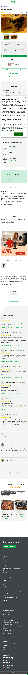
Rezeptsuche (6, 558)
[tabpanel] (14, 515)
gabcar (15, 63)
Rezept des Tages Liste (8, 565)
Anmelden (5, 570)
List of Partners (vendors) (8, 130)
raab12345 (7, 332)
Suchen (5, 600)
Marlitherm (6, 518)
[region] (14, 117)
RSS (4, 649)
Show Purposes (8, 134)
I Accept (18, 134)
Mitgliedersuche (7, 607)
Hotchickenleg (8, 445)
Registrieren (6, 572)
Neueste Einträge (7, 577)
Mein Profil (12, 568)
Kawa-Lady (20, 516)
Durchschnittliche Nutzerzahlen (10, 622)
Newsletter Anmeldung (9, 546)
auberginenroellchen (10, 382)
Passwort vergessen (7, 575)
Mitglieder (5, 586)
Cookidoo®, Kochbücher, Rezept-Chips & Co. (13, 591)
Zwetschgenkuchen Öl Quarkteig (7, 515)
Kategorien (5, 561)
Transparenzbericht (7, 624)
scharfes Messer (9, 350)
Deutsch (14, 294)
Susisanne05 (8, 318)
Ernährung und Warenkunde (9, 593)
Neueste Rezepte (7, 563)
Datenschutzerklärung (8, 636)
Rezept (5, 556)
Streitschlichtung (7, 630)
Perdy (6, 460)
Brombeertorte (20, 514)
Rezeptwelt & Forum (8, 582)
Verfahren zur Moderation (9, 616)
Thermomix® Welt (7, 584)
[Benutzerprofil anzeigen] (9, 64)
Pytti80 (6, 414)
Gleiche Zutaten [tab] (5, 495)
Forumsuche (6, 605)
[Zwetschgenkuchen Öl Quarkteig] (7, 505)
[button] (1, 2)
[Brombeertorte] (21, 505)
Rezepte (5, 589)
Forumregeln (6, 614)
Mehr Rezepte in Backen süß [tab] (8, 492)
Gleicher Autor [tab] (20, 492)
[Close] (25, 97)
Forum (4, 580)
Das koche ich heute (8, 595)
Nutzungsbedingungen (8, 612)
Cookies (5, 638)
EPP (6, 398)
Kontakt (5, 647)
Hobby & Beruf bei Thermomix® (10, 597)
